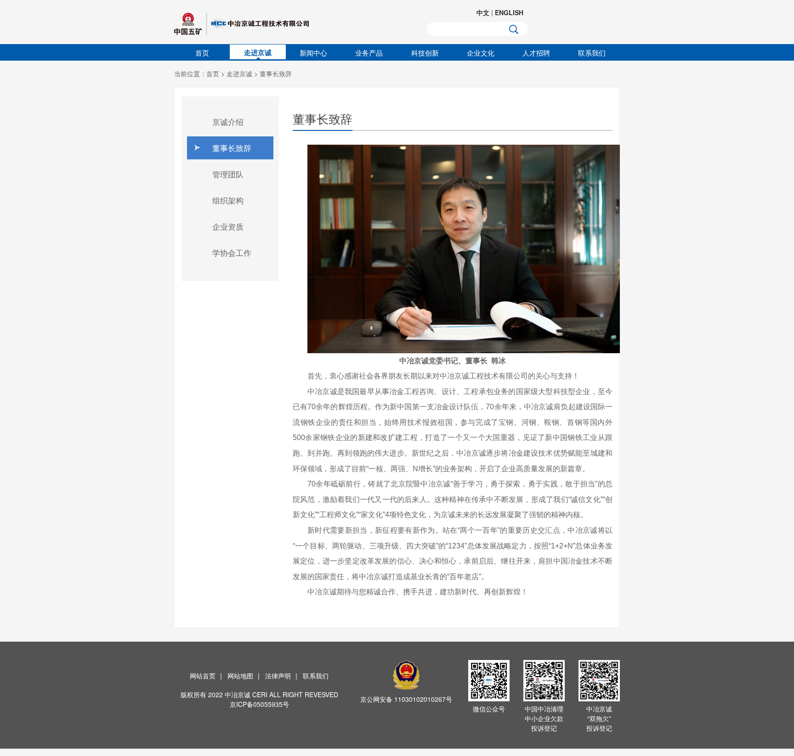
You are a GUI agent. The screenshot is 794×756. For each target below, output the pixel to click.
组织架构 (228, 200)
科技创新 (425, 52)
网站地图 (240, 675)
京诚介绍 (228, 121)
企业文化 (480, 52)
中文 (482, 12)
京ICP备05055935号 (259, 704)
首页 (202, 52)
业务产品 (369, 52)
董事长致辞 (276, 73)
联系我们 (592, 52)
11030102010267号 (423, 699)
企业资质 (228, 226)
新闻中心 (313, 52)
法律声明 (278, 675)
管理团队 (228, 174)
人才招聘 (536, 52)
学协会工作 (231, 252)
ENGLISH (509, 12)
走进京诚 (258, 52)
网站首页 (203, 675)
